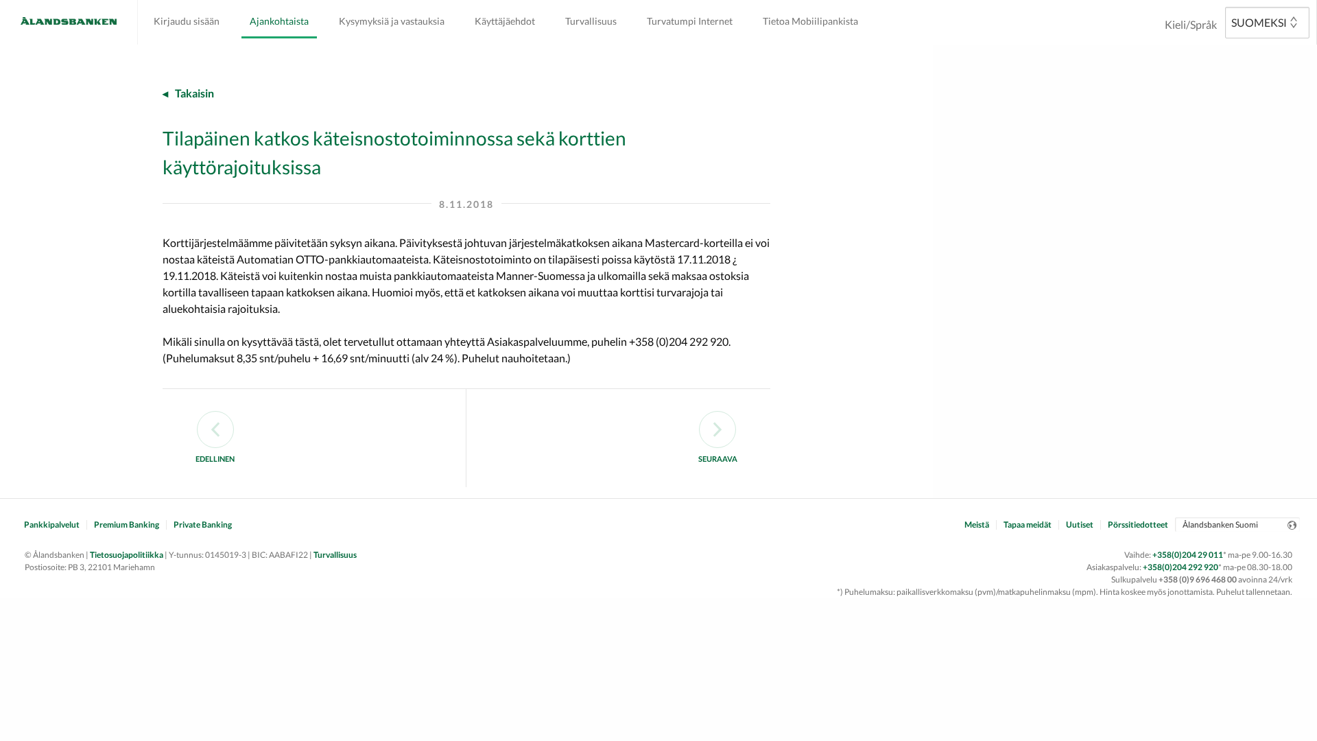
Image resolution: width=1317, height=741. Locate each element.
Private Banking (203, 525)
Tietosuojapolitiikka (126, 555)
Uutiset (1079, 525)
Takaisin (194, 92)
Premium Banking (126, 525)
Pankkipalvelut (52, 525)
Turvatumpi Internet (690, 21)
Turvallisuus (591, 21)
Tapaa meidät (1028, 525)
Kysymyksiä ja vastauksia (391, 21)
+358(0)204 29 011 (1187, 555)
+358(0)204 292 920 (1180, 567)
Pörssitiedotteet (1138, 525)
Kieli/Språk (1191, 24)
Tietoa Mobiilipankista (810, 21)
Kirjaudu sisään (187, 21)
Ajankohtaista (279, 21)
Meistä (976, 525)
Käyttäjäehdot (505, 21)
